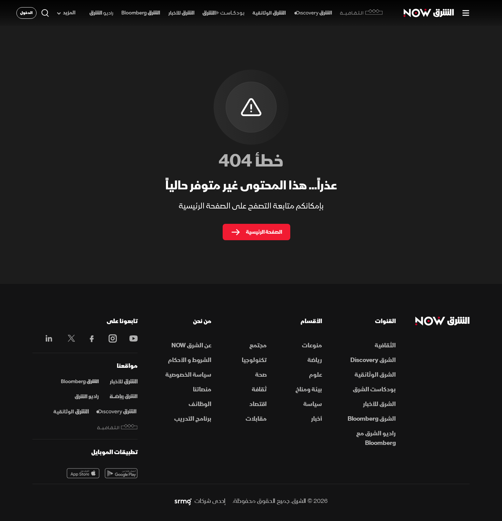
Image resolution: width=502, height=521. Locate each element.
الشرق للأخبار (379, 404)
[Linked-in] (47, 339)
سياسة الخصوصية (188, 375)
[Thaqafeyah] (117, 427)
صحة (261, 375)
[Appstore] (83, 473)
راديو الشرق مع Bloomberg (376, 438)
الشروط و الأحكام (189, 360)
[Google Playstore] (121, 473)
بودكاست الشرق (374, 389)
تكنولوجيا (254, 360)
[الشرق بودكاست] (224, 13)
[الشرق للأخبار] (181, 13)
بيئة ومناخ (308, 389)
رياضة (314, 360)
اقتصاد (258, 404)
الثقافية (385, 345)
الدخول (26, 13)
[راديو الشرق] (101, 13)
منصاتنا (202, 389)
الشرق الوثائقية (375, 375)
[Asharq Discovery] (116, 412)
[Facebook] (88, 338)
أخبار (316, 419)
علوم (315, 375)
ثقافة (259, 389)
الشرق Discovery (373, 360)
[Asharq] (124, 382)
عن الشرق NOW (191, 345)
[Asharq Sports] (124, 397)
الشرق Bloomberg (372, 419)
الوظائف (200, 404)
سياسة (312, 404)
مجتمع (258, 345)
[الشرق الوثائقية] (269, 13)
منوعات (312, 345)
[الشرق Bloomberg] (141, 13)
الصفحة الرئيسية (264, 232)
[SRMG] (183, 501)
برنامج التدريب (192, 419)
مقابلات (256, 419)
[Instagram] (109, 338)
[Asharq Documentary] (71, 412)
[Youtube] (130, 338)
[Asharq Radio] (87, 397)
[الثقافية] (361, 13)
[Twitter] (67, 338)
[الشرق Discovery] (313, 13)
